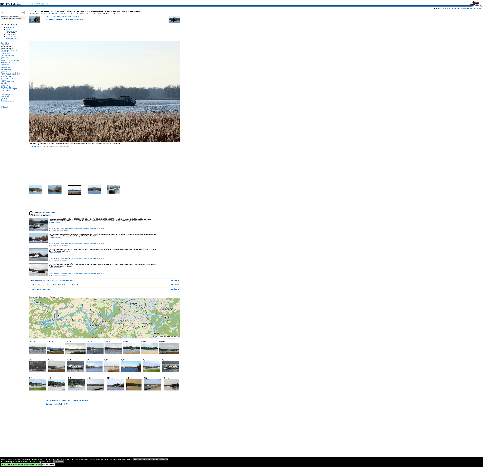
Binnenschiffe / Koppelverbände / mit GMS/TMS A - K (90, 228)
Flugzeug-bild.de (11, 34)
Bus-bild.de (9, 29)
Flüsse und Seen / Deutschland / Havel (62, 17)
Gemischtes (5, 96)
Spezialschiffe (5, 64)
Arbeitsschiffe (5, 62)
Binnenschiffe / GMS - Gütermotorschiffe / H (64, 19)
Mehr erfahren (58, 462)
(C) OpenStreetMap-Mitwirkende (167, 337)
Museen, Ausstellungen (9, 89)
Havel (84, 13)
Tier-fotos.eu (10, 40)
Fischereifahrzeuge (7, 55)
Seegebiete (5, 43)
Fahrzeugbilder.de (11, 31)
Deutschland (76, 13)
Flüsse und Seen (64, 13)
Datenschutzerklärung (7, 102)
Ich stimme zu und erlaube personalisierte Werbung (21, 464)
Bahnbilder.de (10, 27)
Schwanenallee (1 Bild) (55, 404)
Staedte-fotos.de (11, 36)
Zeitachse (4, 100)
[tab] (104, 281)
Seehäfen (4, 71)
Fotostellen (4, 98)
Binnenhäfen (5, 68)
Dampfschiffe (5, 54)
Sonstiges (4, 85)
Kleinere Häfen (6, 69)
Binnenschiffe (5, 52)
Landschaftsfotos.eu (12, 38)
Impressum (44, 4)
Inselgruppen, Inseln (8, 78)
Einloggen (463, 8)
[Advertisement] (74, 30)
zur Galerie (175, 280)
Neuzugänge (5, 95)
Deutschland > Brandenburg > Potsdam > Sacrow (46, 297)
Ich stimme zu (48, 464)
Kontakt (37, 4)
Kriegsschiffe (5, 59)
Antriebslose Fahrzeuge (9, 50)
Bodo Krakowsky (35, 146)
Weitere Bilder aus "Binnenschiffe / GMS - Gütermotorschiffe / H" (55, 285)
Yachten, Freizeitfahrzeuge (10, 61)
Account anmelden (474, 8)
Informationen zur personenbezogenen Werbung (150, 459)
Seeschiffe (4, 57)
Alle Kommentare (49, 212)
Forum (31, 4)
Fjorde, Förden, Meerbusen (10, 75)
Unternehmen (5, 90)
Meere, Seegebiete (7, 82)
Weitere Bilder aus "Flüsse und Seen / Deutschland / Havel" (53, 281)
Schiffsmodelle (6, 87)
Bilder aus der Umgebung (41, 289)
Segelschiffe (5, 45)
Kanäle (3, 80)
